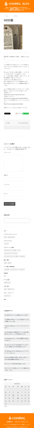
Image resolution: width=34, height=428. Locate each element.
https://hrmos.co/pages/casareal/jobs (13, 104)
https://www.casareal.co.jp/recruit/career (14, 94)
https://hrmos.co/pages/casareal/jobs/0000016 (16, 98)
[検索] (27, 221)
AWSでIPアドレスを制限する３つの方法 (17, 315)
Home (7, 16)
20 (18, 398)
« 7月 (5, 406)
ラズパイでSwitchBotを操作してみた (16, 363)
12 (13, 395)
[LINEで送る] (25, 113)
